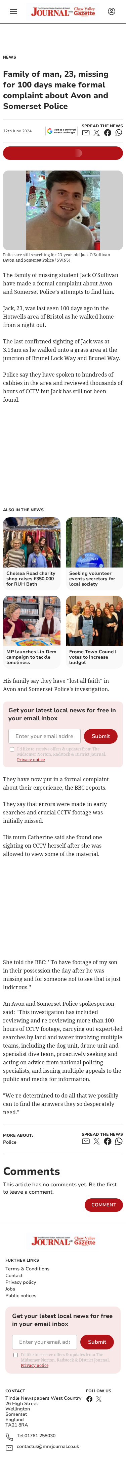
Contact (14, 1275)
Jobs (10, 1289)
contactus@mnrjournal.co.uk (48, 1447)
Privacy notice (31, 759)
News (9, 57)
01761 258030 (40, 1436)
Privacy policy (20, 1282)
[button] (13, 12)
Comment (103, 1205)
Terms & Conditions (27, 1269)
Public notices (20, 1295)
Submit (101, 736)
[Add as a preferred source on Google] (61, 131)
